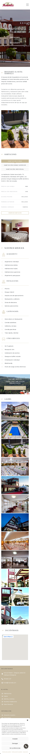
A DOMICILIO (15, 40)
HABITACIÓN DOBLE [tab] (15, 161)
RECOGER (15, 45)
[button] (27, 720)
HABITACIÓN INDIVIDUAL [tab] (15, 169)
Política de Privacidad (17, 751)
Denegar (15, 743)
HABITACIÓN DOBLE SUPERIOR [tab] (15, 165)
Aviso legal (25, 751)
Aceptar (15, 739)
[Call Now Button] (26, 746)
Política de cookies (6, 751)
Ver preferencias (15, 748)
